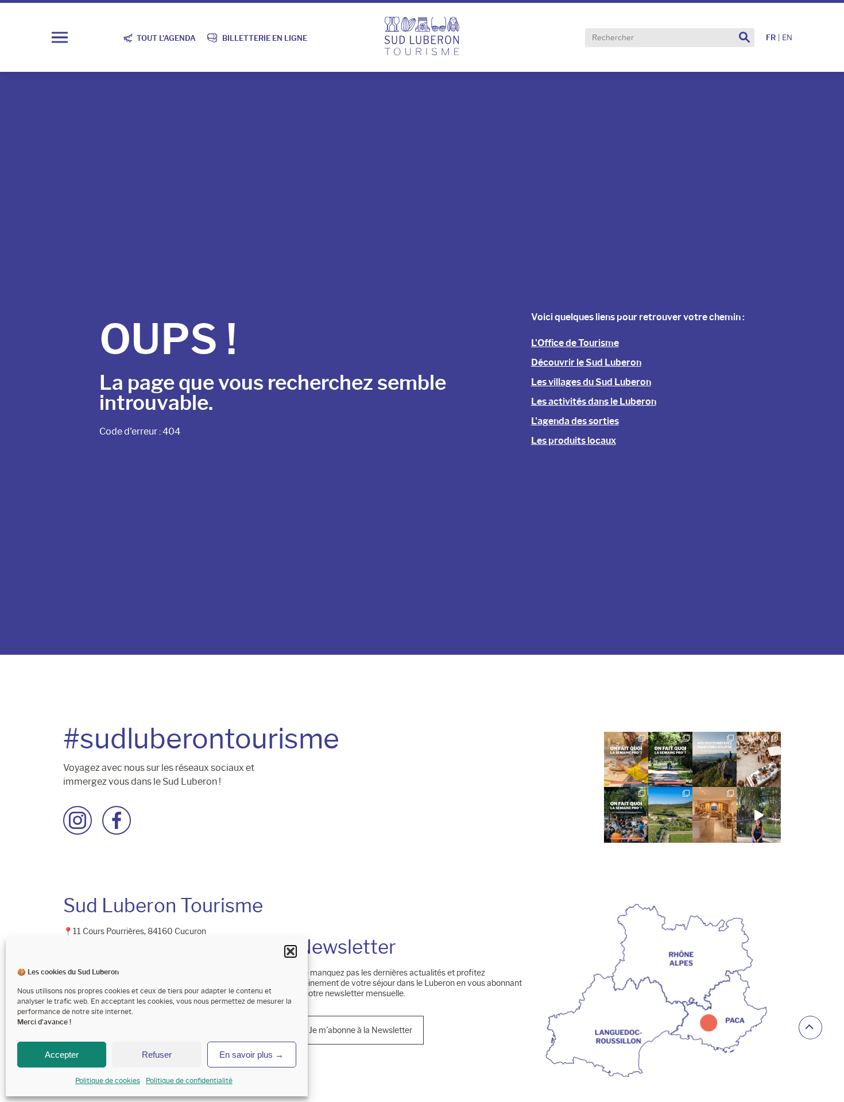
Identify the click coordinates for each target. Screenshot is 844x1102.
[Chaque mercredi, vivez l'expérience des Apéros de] (671, 813)
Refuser (157, 1054)
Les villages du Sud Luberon (591, 382)
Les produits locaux (573, 440)
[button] (290, 951)
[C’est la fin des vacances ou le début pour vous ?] (627, 813)
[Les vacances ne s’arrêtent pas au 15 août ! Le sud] (671, 759)
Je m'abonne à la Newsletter (360, 1028)
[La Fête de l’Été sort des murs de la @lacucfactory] (759, 759)
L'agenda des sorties (575, 421)
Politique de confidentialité (189, 1080)
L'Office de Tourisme (575, 342)
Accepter (62, 1054)
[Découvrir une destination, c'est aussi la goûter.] (759, 813)
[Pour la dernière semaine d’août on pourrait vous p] (627, 759)
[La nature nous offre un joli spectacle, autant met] (715, 759)
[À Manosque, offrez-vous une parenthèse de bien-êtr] (715, 813)
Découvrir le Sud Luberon (586, 362)
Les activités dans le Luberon (593, 401)
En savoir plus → (251, 1054)
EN (787, 37)
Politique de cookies (107, 1080)
